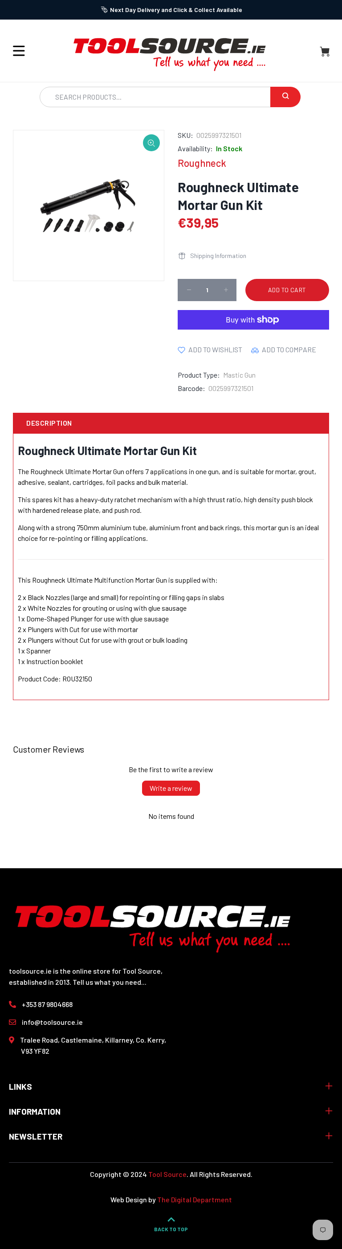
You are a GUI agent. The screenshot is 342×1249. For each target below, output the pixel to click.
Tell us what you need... (110, 982)
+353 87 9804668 (47, 1004)
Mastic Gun (239, 375)
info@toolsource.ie (52, 1022)
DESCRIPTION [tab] (49, 423)
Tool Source (167, 1174)
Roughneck (202, 162)
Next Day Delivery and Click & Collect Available (176, 9)
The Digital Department (194, 1199)
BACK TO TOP (171, 1229)
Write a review (171, 788)
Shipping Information (218, 255)
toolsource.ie (30, 971)
